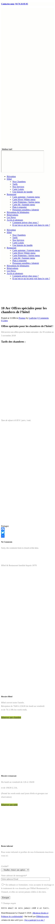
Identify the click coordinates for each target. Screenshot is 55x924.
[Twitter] (27, 532)
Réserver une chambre (11, 717)
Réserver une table (9, 804)
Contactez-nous (7, 4)
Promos (22, 318)
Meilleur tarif (7, 149)
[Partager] (27, 536)
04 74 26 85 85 (21, 4)
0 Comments (43, 318)
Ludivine (33, 318)
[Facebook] (27, 529)
